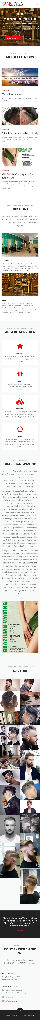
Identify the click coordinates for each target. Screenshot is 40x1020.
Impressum (31, 1015)
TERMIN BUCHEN (13, 38)
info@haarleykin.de (11, 1001)
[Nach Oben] (20, 1010)
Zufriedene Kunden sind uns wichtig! (20, 133)
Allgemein (5, 90)
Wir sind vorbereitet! (12, 94)
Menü (36, 4)
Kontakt (28, 38)
